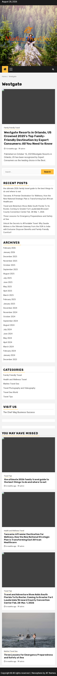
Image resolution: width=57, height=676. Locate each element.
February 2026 (9, 248)
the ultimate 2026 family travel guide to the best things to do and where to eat (26, 480)
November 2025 (10, 261)
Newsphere (37, 673)
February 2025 (9, 299)
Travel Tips (8, 396)
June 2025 (7, 282)
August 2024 (8, 325)
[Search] (53, 69)
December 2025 (10, 256)
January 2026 (9, 252)
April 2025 (7, 291)
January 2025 (9, 304)
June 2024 (7, 334)
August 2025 (8, 273)
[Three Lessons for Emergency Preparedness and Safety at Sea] (28, 630)
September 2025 (10, 269)
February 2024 (9, 351)
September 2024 (10, 321)
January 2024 (9, 355)
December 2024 (10, 308)
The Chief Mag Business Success (19, 412)
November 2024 (10, 312)
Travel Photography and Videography (19, 388)
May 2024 (7, 338)
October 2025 (9, 265)
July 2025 (7, 278)
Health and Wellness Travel (15, 379)
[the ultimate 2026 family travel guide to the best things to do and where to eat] (28, 454)
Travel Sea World (10, 392)
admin (23, 149)
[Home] (5, 69)
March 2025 (8, 295)
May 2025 (7, 286)
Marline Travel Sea (11, 384)
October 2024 (9, 316)
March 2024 (8, 346)
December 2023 (10, 359)
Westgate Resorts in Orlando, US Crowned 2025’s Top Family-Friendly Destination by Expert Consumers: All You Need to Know (28, 138)
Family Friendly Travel (12, 128)
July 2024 (7, 329)
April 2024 (7, 342)
